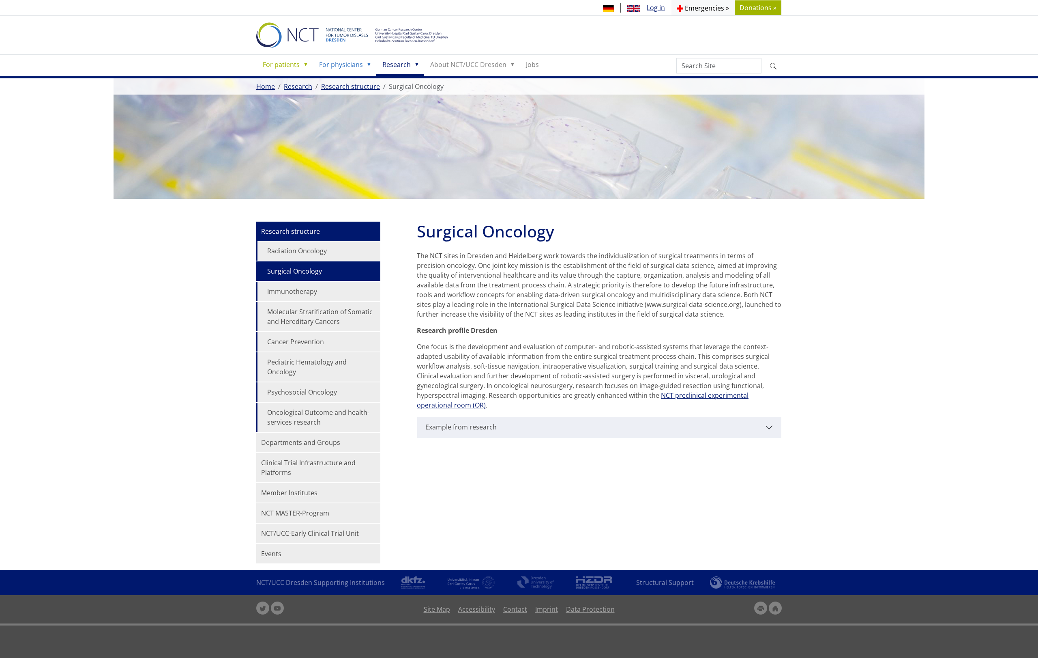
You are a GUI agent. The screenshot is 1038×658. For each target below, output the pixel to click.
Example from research (461, 427)
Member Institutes (289, 492)
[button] (702, 7)
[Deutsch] (608, 8)
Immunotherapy (292, 291)
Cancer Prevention (295, 341)
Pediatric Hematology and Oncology (307, 367)
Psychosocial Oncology (302, 392)
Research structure (350, 86)
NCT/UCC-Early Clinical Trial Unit (310, 533)
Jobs (532, 64)
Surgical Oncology (294, 271)
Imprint (546, 609)
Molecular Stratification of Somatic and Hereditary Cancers (320, 316)
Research (396, 64)
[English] (633, 8)
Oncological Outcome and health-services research (318, 417)
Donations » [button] (758, 7)
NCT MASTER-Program (295, 513)
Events (271, 553)
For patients (281, 64)
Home (265, 86)
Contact (515, 609)
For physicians (341, 64)
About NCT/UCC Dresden (468, 64)
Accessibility (476, 609)
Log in (656, 7)
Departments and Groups (300, 442)
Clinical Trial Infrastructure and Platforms (308, 467)
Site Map (437, 609)
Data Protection (590, 609)
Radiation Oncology (297, 250)
